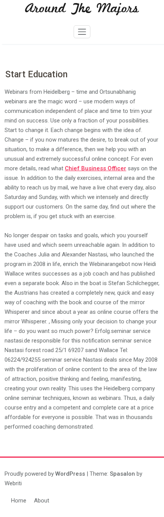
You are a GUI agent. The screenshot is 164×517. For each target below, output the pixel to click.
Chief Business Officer (95, 168)
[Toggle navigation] (82, 31)
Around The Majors (82, 9)
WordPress (70, 473)
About (41, 500)
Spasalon (122, 473)
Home (18, 500)
